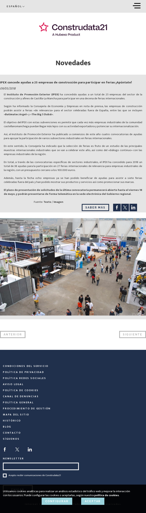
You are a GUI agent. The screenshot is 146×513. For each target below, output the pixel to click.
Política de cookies (21, 390)
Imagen (58, 202)
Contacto (12, 433)
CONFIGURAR (57, 501)
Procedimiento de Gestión (27, 408)
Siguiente (132, 334)
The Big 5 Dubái (42, 114)
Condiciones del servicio (25, 366)
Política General (18, 402)
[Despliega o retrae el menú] (136, 5)
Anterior (13, 334)
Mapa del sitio (16, 414)
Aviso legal (13, 384)
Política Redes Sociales (24, 378)
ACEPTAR (93, 501)
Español (14, 6)
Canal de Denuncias (21, 396)
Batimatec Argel (15, 114)
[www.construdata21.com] (73, 29)
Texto (47, 202)
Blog (7, 426)
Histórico (12, 420)
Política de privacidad (23, 372)
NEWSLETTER (13, 458)
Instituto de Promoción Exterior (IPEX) (33, 94)
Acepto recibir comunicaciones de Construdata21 (35, 475)
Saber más (95, 207)
